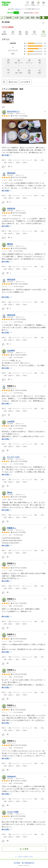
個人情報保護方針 (28, 863)
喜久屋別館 (6, 22)
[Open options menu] (45, 111)
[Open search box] (4, 82)
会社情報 (17, 863)
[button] (8, 97)
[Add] (43, 23)
